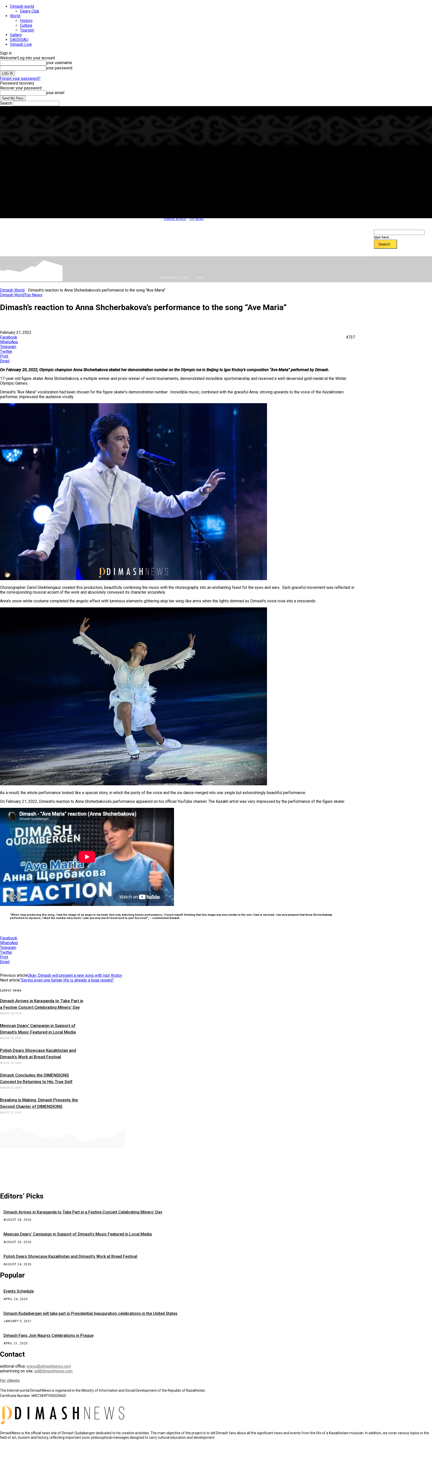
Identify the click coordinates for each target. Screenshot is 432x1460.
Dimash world (22, 6)
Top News (196, 219)
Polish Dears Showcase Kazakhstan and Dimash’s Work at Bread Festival (70, 1256)
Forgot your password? (20, 78)
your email (55, 92)
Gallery (16, 35)
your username (59, 62)
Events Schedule (19, 1291)
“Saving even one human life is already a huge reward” (67, 980)
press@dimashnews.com (49, 1366)
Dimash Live (21, 44)
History (26, 20)
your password (59, 68)
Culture (26, 25)
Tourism (27, 30)
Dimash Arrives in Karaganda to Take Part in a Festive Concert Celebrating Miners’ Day (83, 1212)
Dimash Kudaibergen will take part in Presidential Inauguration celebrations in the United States (91, 1313)
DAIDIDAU (19, 39)
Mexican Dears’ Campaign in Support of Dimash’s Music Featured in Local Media (78, 1234)
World (15, 16)
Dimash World (175, 219)
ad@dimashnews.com (53, 1371)
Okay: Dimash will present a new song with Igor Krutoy (75, 975)
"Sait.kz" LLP (109, 1452)
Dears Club (29, 11)
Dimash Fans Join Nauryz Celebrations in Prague (49, 1335)
